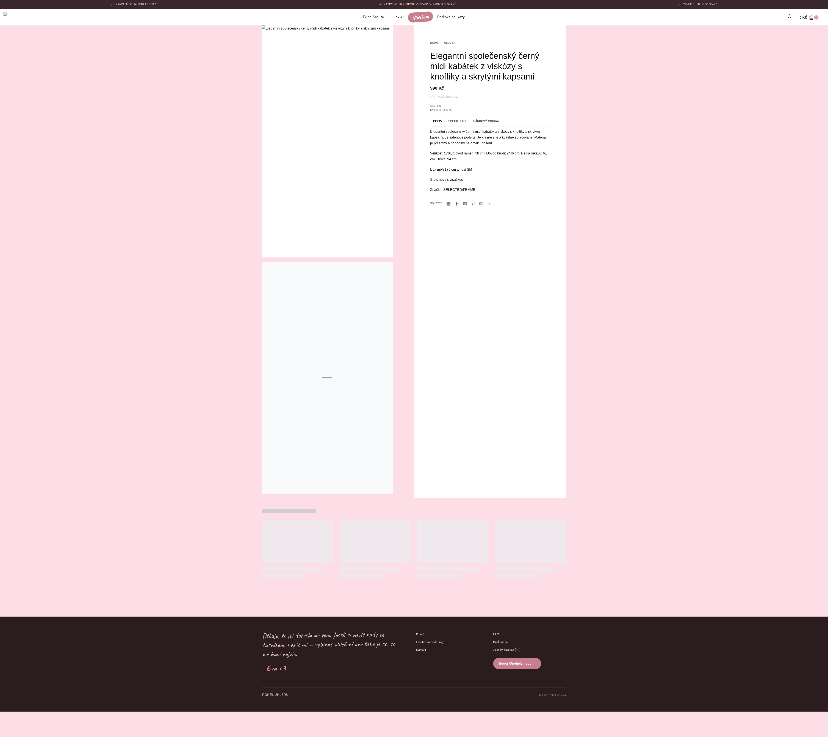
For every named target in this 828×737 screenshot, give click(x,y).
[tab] (437, 121)
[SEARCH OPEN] (789, 16)
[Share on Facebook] (457, 204)
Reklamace (500, 642)
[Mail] (481, 204)
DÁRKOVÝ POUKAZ (486, 121)
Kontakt (421, 650)
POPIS (437, 121)
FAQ (496, 634)
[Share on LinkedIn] (465, 204)
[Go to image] (240, 366)
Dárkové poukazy (451, 16)
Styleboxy (420, 17)
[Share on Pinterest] (473, 204)
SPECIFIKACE (457, 121)
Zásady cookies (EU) (507, 650)
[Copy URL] (489, 204)
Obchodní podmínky (430, 642)
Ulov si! (398, 16)
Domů (434, 42)
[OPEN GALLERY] (327, 141)
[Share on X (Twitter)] (448, 204)
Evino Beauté (373, 16)
